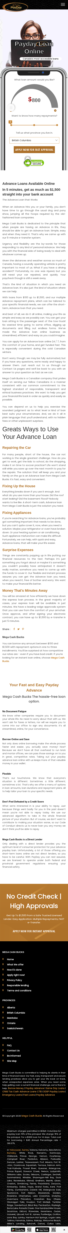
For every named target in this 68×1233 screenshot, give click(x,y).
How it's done (14, 969)
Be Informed (14, 1055)
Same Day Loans (55, 1088)
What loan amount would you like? (34, 79)
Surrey (25, 1149)
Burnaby (11, 1152)
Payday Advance (34, 1088)
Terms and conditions (19, 990)
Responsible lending (18, 985)
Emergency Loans (12, 1094)
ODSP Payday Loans (54, 1091)
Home (10, 959)
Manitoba (12, 1018)
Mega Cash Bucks (32, 1115)
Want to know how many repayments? (34, 115)
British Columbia (16, 1012)
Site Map (12, 1061)
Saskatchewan (15, 1028)
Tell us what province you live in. (34, 132)
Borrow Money (16, 1088)
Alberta (11, 1007)
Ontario (11, 1023)
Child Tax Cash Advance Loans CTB (21, 1091)
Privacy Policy (14, 980)
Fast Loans (29, 1094)
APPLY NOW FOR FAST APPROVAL (34, 150)
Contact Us (13, 1050)
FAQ (9, 1045)
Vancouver (15, 1149)
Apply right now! (16, 975)
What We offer (15, 964)
